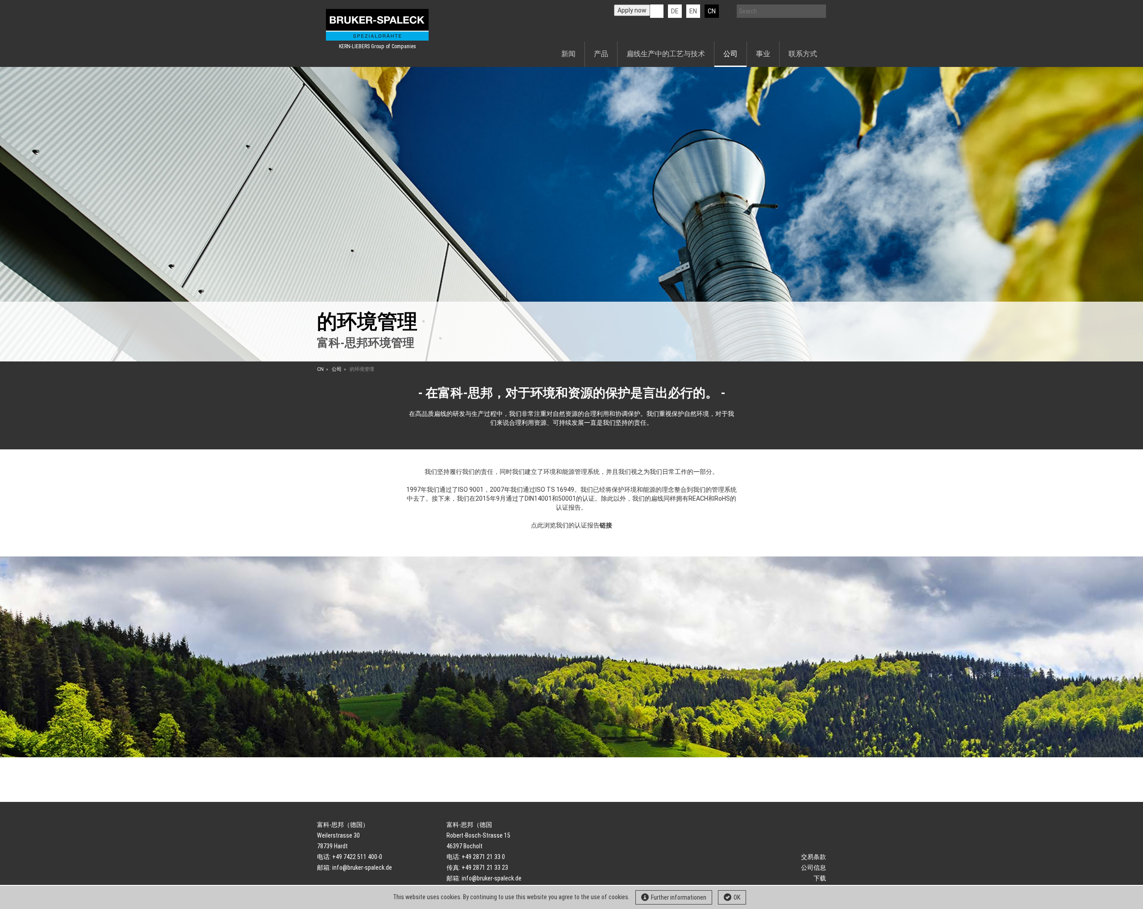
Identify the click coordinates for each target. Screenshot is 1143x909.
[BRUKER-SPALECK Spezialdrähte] (377, 25)
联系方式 (802, 54)
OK (737, 897)
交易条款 (813, 856)
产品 (601, 54)
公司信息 (813, 867)
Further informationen (678, 897)
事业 (763, 54)
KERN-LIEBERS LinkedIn (656, 11)
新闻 (568, 54)
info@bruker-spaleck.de (362, 867)
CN (712, 11)
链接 (606, 525)
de (675, 11)
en (693, 11)
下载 (819, 878)
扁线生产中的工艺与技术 (665, 54)
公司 (730, 54)
